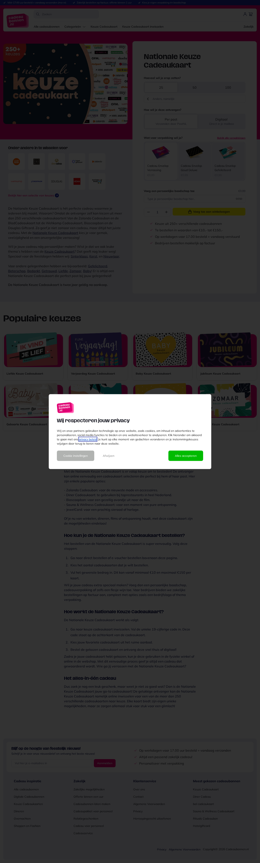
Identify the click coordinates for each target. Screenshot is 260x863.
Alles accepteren (186, 455)
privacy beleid (88, 439)
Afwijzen (108, 455)
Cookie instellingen (75, 455)
